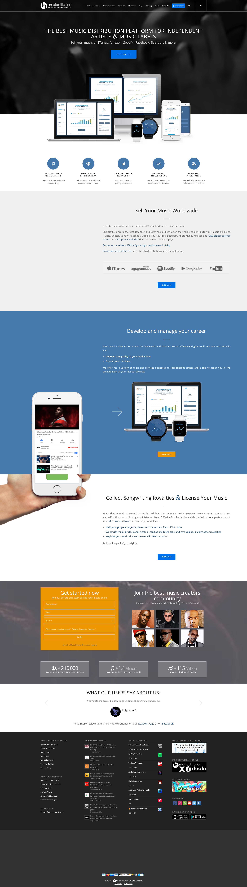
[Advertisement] (123, 850)
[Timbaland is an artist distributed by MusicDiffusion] (193, 620)
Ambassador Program (49, 800)
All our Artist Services (49, 796)
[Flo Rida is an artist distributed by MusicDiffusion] (144, 639)
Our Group (45, 756)
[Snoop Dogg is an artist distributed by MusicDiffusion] (193, 639)
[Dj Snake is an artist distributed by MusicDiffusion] (168, 620)
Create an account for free (117, 251)
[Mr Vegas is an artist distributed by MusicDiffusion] (168, 639)
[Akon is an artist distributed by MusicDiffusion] (144, 620)
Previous (46, 703)
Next (201, 703)
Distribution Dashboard (50, 780)
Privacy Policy (46, 768)
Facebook (168, 723)
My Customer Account (49, 744)
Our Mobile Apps (47, 760)
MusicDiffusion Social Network (52, 812)
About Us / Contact (48, 748)
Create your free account (50, 784)
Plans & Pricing (46, 792)
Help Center (45, 752)
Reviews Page (146, 723)
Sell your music (46, 788)
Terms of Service (47, 764)
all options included (127, 239)
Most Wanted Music (120, 521)
